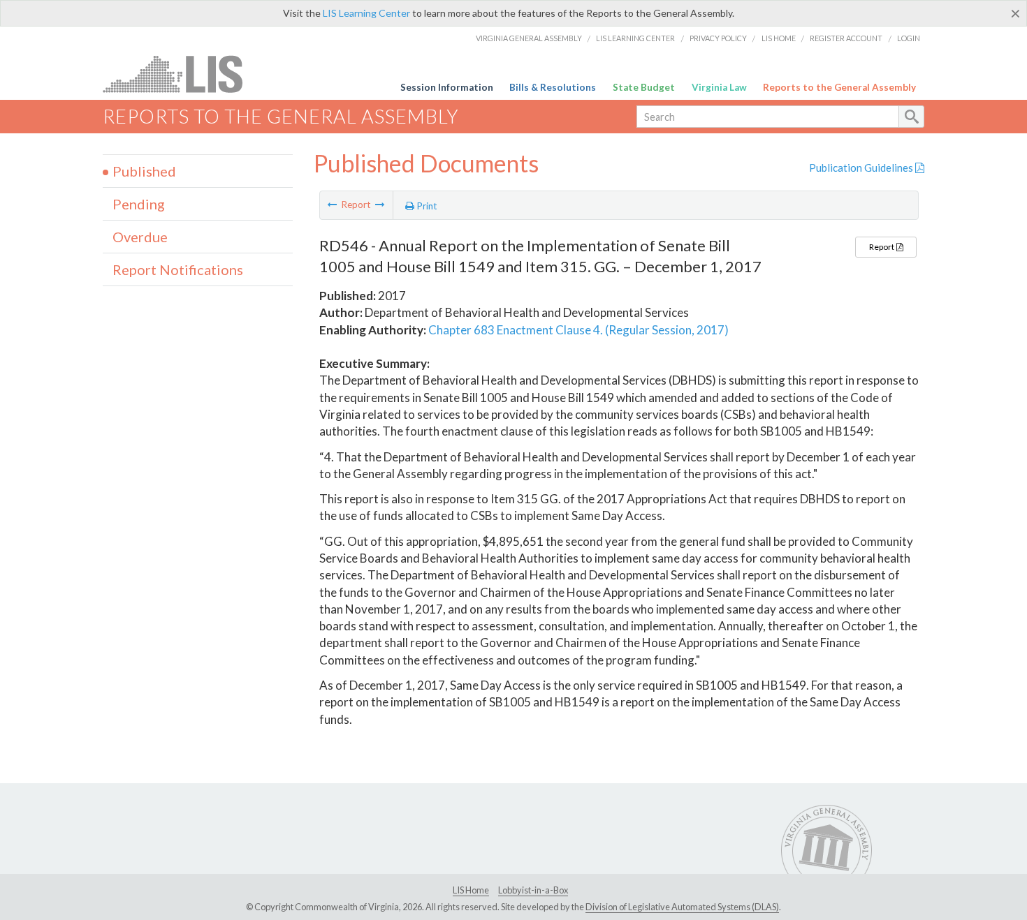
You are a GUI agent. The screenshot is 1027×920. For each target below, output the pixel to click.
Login (908, 38)
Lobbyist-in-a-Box (533, 890)
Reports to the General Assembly (839, 87)
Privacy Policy (718, 38)
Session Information (446, 87)
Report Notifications (177, 269)
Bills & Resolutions (552, 87)
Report (882, 247)
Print (425, 206)
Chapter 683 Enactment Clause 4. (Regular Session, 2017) (578, 329)
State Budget (644, 87)
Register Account (846, 38)
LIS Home (779, 38)
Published (144, 171)
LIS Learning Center (366, 13)
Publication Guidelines (862, 167)
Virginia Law (719, 87)
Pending (138, 203)
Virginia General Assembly (529, 38)
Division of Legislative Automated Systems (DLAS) (682, 906)
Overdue (140, 236)
